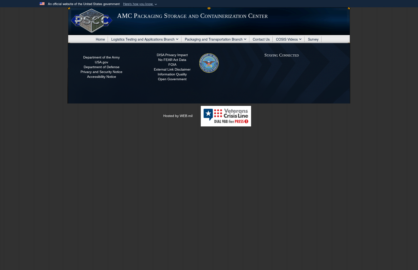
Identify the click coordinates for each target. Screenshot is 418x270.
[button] (140, 4)
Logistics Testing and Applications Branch (143, 39)
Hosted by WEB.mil (178, 116)
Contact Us (261, 39)
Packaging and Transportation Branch (214, 39)
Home (100, 39)
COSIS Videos (287, 39)
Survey (313, 39)
